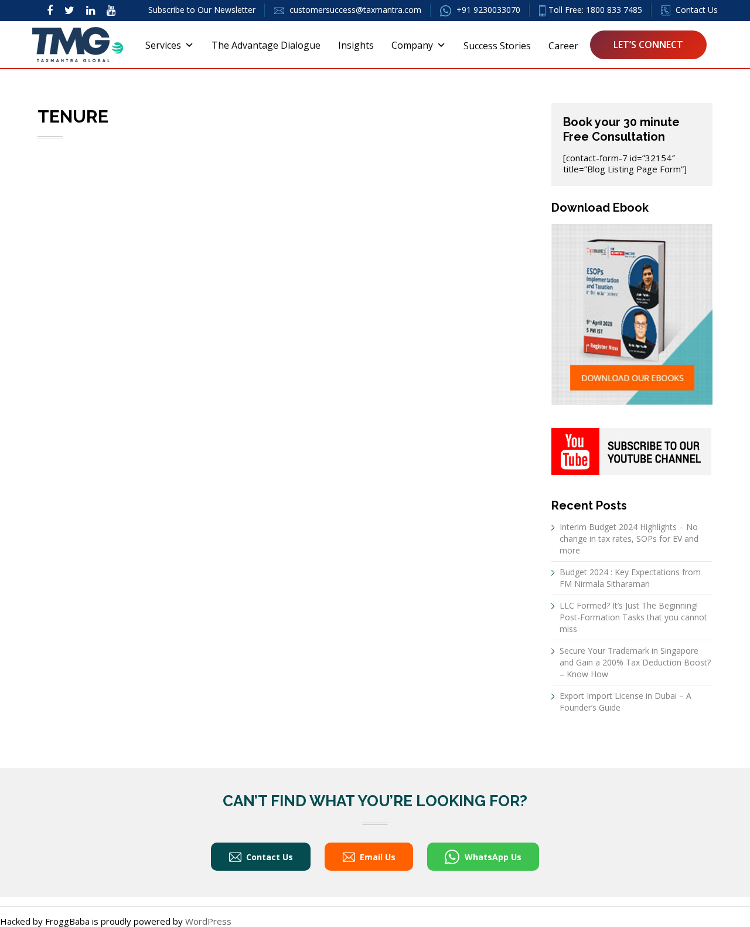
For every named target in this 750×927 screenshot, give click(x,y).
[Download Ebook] (631, 313)
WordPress (208, 921)
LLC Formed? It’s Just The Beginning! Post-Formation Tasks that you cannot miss (633, 617)
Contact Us (695, 9)
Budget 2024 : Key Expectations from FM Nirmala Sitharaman (630, 577)
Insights (356, 45)
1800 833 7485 (614, 9)
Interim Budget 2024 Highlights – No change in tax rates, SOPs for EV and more (629, 538)
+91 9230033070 (487, 9)
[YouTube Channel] (631, 450)
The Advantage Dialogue (266, 45)
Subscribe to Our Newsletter (201, 9)
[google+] (111, 10)
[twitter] (69, 10)
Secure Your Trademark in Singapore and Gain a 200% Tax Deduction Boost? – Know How (635, 662)
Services (163, 45)
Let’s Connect (648, 44)
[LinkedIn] (90, 10)
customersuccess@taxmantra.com (355, 9)
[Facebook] (50, 10)
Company (412, 45)
